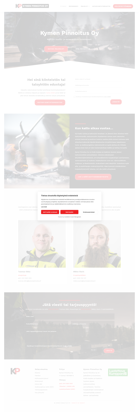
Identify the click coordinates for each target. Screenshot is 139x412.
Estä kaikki (69, 212)
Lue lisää (44, 207)
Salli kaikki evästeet (50, 212)
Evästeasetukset (89, 212)
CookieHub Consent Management (72, 217)
